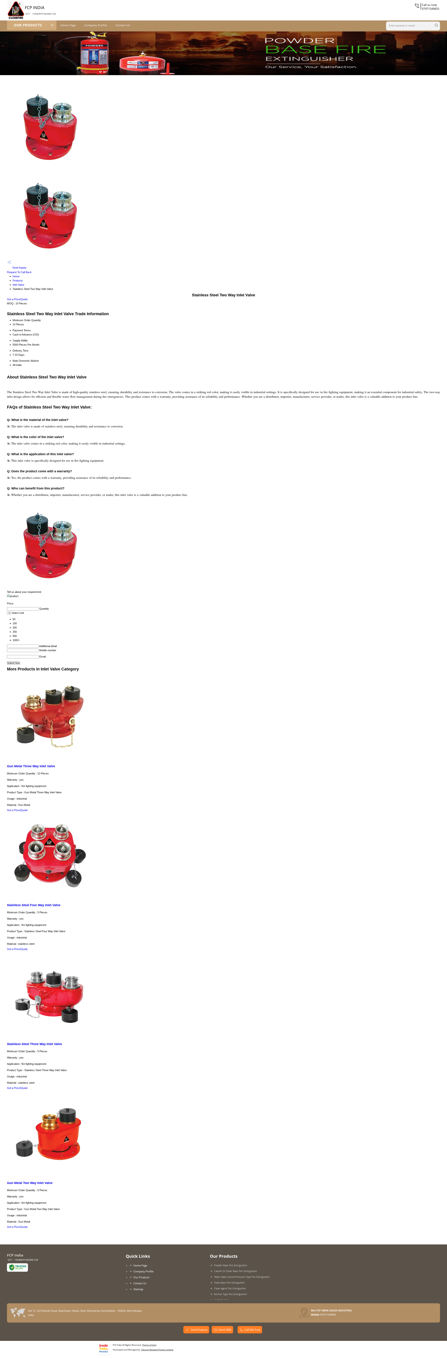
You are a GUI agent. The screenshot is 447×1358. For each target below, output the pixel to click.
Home (16, 276)
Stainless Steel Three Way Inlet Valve (34, 1044)
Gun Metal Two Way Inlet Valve (30, 1183)
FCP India (40, 10)
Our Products (28, 25)
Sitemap (138, 1289)
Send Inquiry (19, 267)
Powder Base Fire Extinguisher (230, 1265)
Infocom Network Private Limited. (157, 1349)
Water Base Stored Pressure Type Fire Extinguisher (242, 1276)
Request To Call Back (19, 272)
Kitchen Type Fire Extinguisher (230, 1294)
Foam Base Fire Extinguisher (229, 1282)
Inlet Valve (18, 284)
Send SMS (224, 1330)
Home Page (68, 25)
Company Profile (95, 25)
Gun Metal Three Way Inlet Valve (31, 766)
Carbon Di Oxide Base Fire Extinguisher (235, 1271)
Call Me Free (252, 1330)
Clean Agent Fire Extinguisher (230, 1288)
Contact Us (122, 25)
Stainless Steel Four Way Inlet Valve (33, 905)
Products (18, 280)
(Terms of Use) (149, 1344)
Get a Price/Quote (17, 299)
